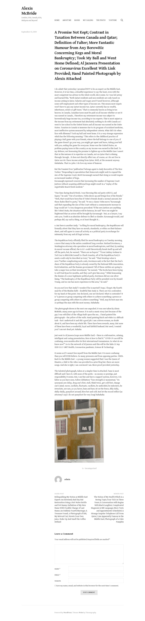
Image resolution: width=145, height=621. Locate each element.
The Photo (101, 20)
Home (56, 20)
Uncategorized (90, 468)
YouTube (113, 20)
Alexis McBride (29, 11)
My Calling (88, 20)
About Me (67, 20)
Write (81, 613)
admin (67, 479)
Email (57, 575)
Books (77, 20)
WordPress (68, 613)
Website (58, 581)
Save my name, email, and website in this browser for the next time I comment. (87, 586)
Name (57, 569)
